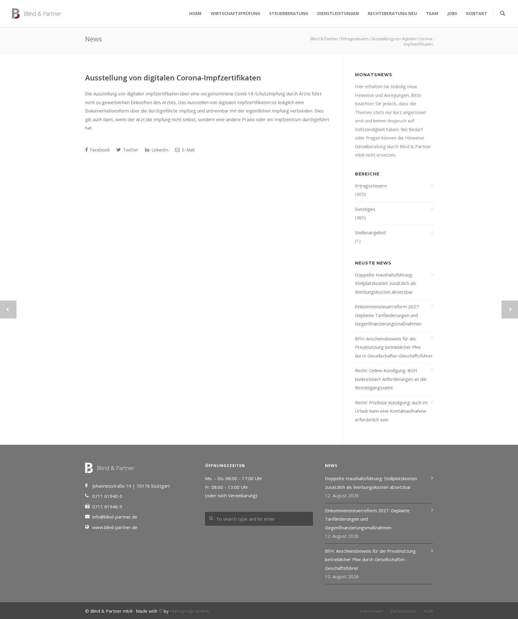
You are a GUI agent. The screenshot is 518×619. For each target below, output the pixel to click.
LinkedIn (159, 150)
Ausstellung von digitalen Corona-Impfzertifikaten (173, 77)
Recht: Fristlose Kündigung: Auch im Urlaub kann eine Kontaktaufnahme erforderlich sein (391, 411)
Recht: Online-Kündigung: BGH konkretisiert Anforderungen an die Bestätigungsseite (391, 378)
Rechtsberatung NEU (392, 13)
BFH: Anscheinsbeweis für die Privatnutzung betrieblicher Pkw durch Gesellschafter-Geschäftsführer (394, 347)
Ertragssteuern (371, 186)
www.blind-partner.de (114, 527)
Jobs (452, 13)
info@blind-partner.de (114, 517)
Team (432, 13)
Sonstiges (365, 209)
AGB (428, 611)
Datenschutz (404, 611)
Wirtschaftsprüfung (235, 13)
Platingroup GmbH (189, 611)
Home (195, 13)
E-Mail (188, 150)
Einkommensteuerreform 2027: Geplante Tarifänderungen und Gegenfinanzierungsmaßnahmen (388, 315)
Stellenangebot (370, 232)
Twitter (130, 150)
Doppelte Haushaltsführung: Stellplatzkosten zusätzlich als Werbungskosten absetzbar (385, 283)
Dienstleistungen (338, 13)
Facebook (99, 150)
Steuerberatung (288, 13)
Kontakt (476, 13)
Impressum (371, 611)
